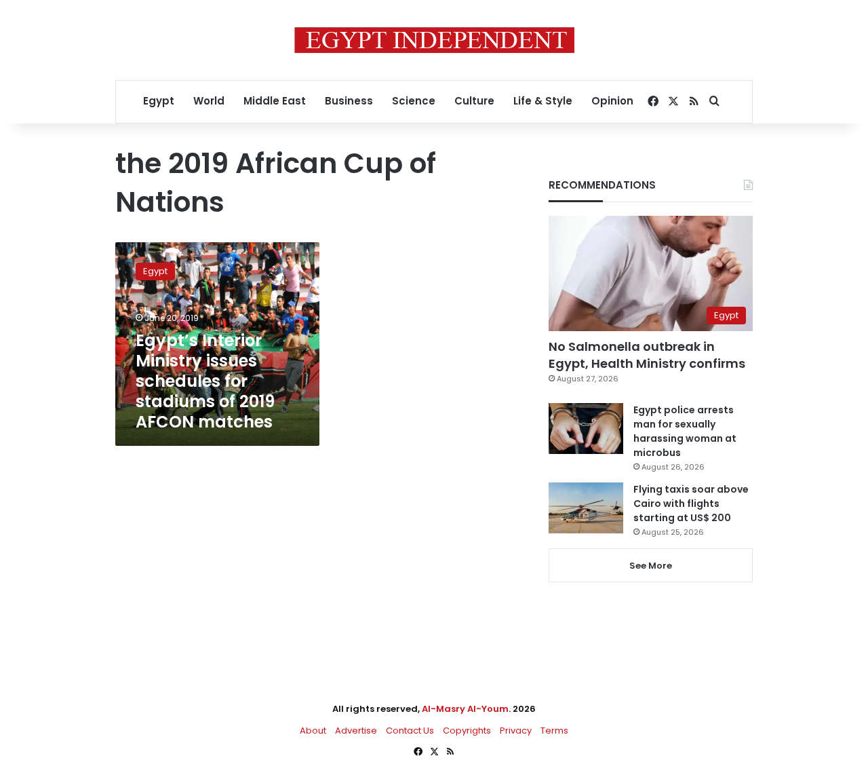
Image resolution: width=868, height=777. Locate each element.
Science (413, 101)
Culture (474, 101)
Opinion (612, 101)
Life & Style (542, 101)
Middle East (274, 101)
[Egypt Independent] (434, 40)
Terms (554, 730)
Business (349, 101)
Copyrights (467, 730)
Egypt (158, 101)
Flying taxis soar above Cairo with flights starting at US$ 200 (691, 503)
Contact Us (410, 730)
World (208, 101)
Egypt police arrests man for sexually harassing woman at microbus (684, 431)
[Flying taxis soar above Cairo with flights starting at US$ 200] (586, 507)
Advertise (356, 730)
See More (650, 565)
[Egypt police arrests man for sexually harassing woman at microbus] (586, 428)
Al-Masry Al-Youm (465, 708)
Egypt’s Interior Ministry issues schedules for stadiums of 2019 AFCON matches (205, 381)
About (313, 730)
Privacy (516, 730)
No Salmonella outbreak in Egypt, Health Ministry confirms (647, 355)
